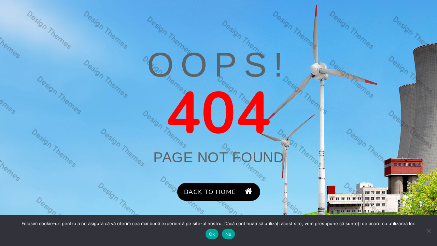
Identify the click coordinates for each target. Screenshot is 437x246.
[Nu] (428, 230)
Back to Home (210, 192)
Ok (212, 234)
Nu (228, 234)
